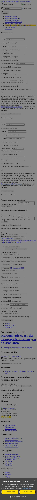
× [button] (35, 480)
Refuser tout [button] (27, 492)
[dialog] (18, 489)
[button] (18, 497)
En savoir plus (27, 488)
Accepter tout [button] (10, 492)
